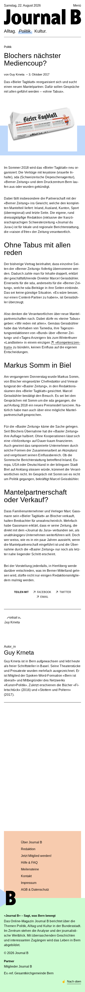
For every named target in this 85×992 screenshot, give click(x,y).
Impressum (28, 882)
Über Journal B (31, 842)
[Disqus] (42, 766)
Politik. (25, 31)
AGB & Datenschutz (35, 889)
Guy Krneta (16, 74)
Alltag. (10, 31)
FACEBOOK (44, 592)
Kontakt (26, 876)
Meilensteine (30, 869)
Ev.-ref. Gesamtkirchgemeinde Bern (29, 973)
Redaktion (28, 849)
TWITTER (65, 592)
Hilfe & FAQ (29, 862)
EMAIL (44, 596)
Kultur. (40, 31)
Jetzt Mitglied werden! (36, 855)
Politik (8, 46)
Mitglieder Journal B (18, 966)
